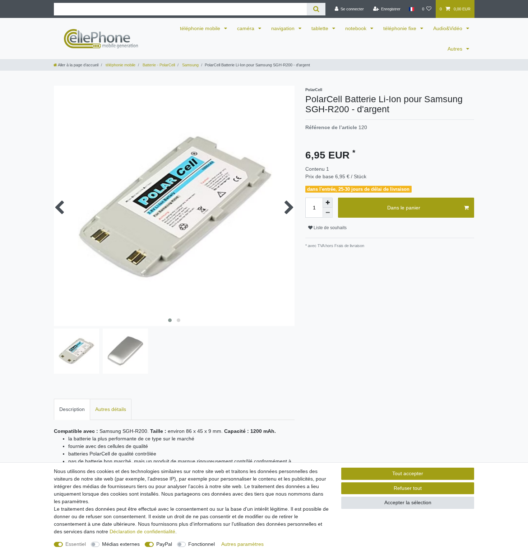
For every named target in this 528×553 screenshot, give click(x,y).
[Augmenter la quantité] (328, 203)
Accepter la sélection (407, 502)
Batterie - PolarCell (158, 65)
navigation (283, 28)
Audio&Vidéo (448, 28)
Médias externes (121, 544)
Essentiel (75, 544)
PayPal (164, 544)
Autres (456, 49)
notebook (356, 28)
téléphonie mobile (201, 28)
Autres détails (110, 409)
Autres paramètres (242, 544)
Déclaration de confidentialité (142, 531)
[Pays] (411, 9)
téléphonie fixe (400, 28)
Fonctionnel (201, 544)
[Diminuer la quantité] (328, 213)
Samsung (190, 65)
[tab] (72, 409)
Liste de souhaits (329, 227)
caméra (246, 28)
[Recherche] (316, 9)
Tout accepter (407, 473)
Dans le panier (403, 208)
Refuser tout (408, 488)
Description (72, 409)
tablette (320, 28)
